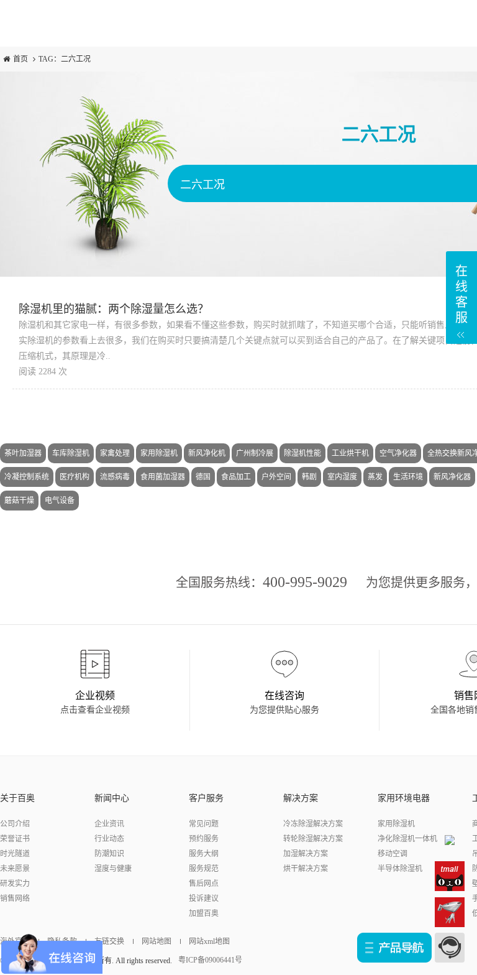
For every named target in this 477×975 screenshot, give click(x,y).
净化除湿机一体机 (407, 838)
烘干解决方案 (305, 868)
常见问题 (204, 824)
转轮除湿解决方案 (313, 838)
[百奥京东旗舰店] (450, 911)
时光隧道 (15, 853)
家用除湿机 (396, 824)
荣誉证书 (15, 838)
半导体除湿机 (400, 868)
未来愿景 (15, 868)
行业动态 (109, 838)
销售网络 (15, 898)
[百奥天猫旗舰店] (450, 875)
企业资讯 (109, 824)
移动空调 (392, 853)
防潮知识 (109, 853)
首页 (20, 59)
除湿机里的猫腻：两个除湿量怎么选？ (114, 309)
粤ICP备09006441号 (210, 960)
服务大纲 (204, 853)
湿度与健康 (113, 868)
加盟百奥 (204, 913)
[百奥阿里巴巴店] (450, 839)
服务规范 (204, 868)
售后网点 (204, 883)
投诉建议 (204, 898)
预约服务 (204, 838)
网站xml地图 (209, 941)
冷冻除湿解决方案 (313, 824)
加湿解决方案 (305, 853)
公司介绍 (15, 824)
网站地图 (156, 941)
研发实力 (15, 883)
